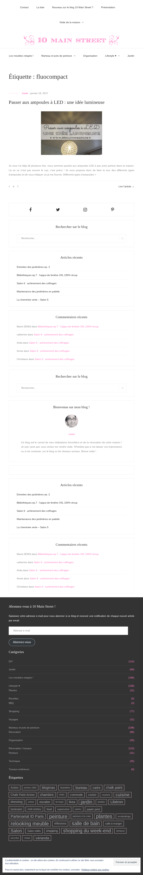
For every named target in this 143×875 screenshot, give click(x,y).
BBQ (11, 703)
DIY (11, 661)
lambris (101, 802)
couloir (92, 794)
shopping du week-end (87, 830)
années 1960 (30, 787)
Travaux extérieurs (19, 769)
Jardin (130, 55)
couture (106, 794)
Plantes (13, 690)
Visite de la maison (69, 22)
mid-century (34, 809)
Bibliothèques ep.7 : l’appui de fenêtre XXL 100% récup (47, 275)
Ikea (72, 802)
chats (62, 794)
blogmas (48, 787)
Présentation (108, 7)
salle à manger (113, 823)
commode (76, 794)
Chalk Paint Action (23, 794)
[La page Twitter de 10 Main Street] (58, 210)
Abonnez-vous (22, 642)
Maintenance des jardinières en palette (38, 291)
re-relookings (124, 816)
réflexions (60, 823)
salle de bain (86, 823)
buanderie (65, 787)
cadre (96, 787)
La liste (40, 7)
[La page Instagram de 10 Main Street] (85, 210)
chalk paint (114, 787)
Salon (16, 830)
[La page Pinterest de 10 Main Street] (112, 210)
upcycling (15, 838)
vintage (27, 838)
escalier (44, 802)
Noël (49, 809)
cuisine (123, 794)
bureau (81, 787)
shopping (52, 830)
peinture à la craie (82, 816)
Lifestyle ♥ (110, 55)
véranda (42, 838)
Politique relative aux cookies (95, 870)
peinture (58, 816)
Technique (14, 761)
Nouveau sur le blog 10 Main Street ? (72, 7)
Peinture (13, 752)
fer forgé (59, 802)
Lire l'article (126, 186)
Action (14, 787)
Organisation (90, 55)
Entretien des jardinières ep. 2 (33, 267)
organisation (63, 809)
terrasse (120, 831)
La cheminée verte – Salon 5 (32, 299)
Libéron (116, 802)
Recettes (13, 698)
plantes (104, 816)
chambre (47, 795)
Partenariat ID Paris (27, 816)
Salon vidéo (34, 830)
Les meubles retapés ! (21, 55)
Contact (24, 7)
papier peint (93, 809)
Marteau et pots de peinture (56, 55)
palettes (78, 809)
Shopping (14, 711)
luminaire (16, 809)
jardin (86, 802)
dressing (16, 802)
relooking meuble (30, 823)
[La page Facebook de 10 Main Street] (30, 210)
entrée (31, 802)
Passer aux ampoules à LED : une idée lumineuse (56, 102)
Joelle (25, 93)
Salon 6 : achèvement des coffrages (37, 283)
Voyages (13, 719)
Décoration (15, 732)
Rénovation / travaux (20, 748)
